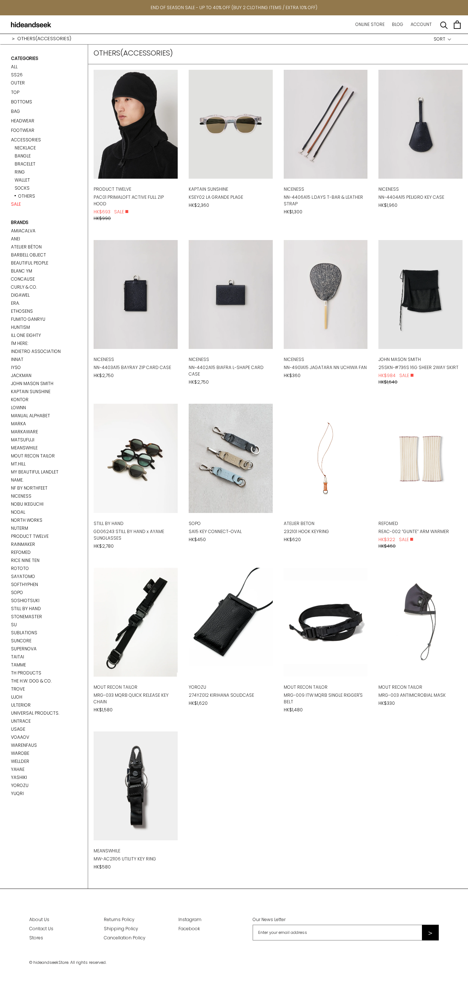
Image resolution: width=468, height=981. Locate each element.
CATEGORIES (24, 58)
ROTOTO (20, 568)
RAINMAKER (23, 544)
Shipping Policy (121, 928)
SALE (16, 204)
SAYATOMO (23, 576)
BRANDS (20, 222)
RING (20, 172)
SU (14, 624)
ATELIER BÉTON (26, 247)
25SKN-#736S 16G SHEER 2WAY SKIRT (418, 367)
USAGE (18, 729)
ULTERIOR (21, 705)
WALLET (22, 180)
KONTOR (20, 399)
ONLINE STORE (370, 24)
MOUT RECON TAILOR (33, 456)
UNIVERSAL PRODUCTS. (35, 713)
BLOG (397, 24)
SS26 (17, 75)
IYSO (16, 367)
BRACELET (25, 164)
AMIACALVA (23, 231)
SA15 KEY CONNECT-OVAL (215, 531)
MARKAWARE (24, 432)
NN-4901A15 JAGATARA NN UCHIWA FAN (325, 367)
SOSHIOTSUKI (25, 600)
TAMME (18, 665)
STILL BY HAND (26, 608)
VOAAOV (20, 737)
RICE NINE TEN (25, 560)
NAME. (17, 480)
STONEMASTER (26, 616)
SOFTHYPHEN (24, 584)
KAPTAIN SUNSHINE (30, 391)
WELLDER (20, 761)
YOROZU (20, 785)
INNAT (17, 359)
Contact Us (41, 928)
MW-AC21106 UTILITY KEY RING (125, 859)
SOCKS (22, 188)
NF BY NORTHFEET (29, 488)
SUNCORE (21, 641)
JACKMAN (21, 375)
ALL (14, 67)
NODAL (18, 512)
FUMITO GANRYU (28, 319)
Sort (440, 39)
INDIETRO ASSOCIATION (36, 351)
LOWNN (18, 407)
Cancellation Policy (125, 938)
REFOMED (21, 552)
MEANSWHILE (24, 448)
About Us (39, 919)
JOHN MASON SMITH (32, 383)
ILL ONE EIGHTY (26, 335)
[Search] (444, 24)
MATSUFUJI (22, 440)
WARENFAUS (24, 745)
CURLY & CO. (24, 287)
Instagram (189, 919)
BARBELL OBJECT (28, 255)
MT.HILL (18, 464)
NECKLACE (25, 148)
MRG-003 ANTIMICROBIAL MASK (412, 695)
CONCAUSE (23, 279)
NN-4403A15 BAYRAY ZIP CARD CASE (132, 367)
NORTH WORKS (26, 520)
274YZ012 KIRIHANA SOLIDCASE (221, 695)
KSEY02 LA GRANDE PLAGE (216, 197)
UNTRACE (21, 721)
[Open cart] (457, 24)
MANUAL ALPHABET (30, 415)
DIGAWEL (20, 295)
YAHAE (17, 769)
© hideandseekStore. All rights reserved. (67, 962)
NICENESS (21, 496)
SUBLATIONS (24, 633)
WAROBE (20, 753)
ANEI (15, 239)
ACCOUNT (421, 24)
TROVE (18, 689)
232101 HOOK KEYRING (306, 531)
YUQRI (17, 793)
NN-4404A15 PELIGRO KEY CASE (411, 197)
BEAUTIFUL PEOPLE (29, 263)
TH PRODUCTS (26, 673)
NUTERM (19, 528)
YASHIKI (19, 777)
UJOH (16, 697)
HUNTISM (20, 327)
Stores (36, 938)
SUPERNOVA (24, 649)
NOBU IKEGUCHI (27, 504)
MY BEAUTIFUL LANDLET (34, 472)
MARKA (18, 424)
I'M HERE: (19, 343)
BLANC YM (21, 271)
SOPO (17, 592)
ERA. (15, 303)
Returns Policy (119, 919)
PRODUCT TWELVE (30, 536)
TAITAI (17, 657)
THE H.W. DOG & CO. (31, 681)
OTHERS (26, 196)
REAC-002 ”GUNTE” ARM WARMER (413, 531)
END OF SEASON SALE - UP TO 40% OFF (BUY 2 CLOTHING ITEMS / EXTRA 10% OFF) (234, 7)
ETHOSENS (22, 311)
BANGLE (23, 156)
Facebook (189, 928)
